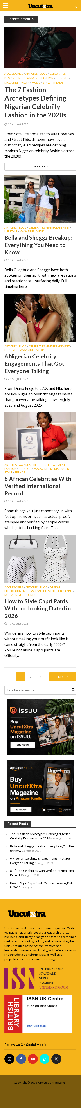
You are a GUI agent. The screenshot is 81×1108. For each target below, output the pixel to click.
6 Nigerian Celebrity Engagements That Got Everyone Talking (34, 363)
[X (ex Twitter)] (56, 1059)
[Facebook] (21, 1059)
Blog (43, 74)
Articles (31, 74)
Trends (58, 83)
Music (36, 83)
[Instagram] (9, 1059)
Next (61, 677)
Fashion (47, 78)
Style (47, 83)
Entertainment (28, 78)
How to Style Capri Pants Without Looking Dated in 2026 (37, 608)
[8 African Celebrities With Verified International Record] (40, 436)
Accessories (13, 74)
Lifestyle (62, 78)
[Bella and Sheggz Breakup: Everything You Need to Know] (40, 198)
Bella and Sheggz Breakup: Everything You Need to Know (38, 244)
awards (25, 465)
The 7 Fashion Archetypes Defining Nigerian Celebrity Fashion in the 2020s (35, 102)
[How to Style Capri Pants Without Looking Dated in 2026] (40, 558)
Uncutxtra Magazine (51, 1083)
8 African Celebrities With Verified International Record (37, 486)
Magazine (11, 83)
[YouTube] (33, 1059)
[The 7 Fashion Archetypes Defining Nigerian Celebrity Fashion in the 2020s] (40, 46)
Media (25, 83)
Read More (41, 166)
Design (9, 78)
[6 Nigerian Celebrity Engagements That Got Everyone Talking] (40, 317)
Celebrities (58, 74)
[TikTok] (45, 1059)
